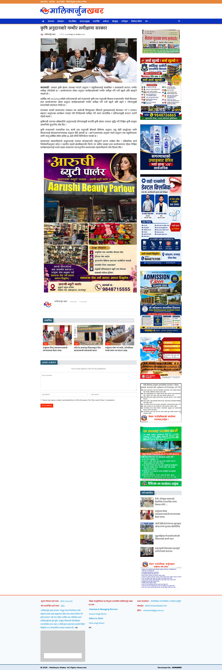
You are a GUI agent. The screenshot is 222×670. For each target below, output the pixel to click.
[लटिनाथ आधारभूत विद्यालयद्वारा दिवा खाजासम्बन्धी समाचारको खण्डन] (88, 335)
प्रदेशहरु (60, 21)
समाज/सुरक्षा (85, 21)
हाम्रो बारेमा (44, 1)
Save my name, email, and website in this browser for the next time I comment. (79, 400)
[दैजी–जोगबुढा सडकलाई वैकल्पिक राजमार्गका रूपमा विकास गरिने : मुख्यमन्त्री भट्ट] (147, 502)
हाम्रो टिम (52, 1)
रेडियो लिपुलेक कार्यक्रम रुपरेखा (76, 1)
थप (146, 21)
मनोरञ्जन (124, 21)
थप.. (90, 627)
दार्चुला (45, 344)
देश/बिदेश (72, 21)
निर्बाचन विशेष (136, 21)
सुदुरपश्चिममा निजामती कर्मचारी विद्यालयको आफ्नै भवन (167, 537)
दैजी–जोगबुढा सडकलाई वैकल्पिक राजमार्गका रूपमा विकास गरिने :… (166, 501)
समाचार (51, 21)
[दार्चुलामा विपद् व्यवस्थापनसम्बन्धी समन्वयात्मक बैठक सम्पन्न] (57, 335)
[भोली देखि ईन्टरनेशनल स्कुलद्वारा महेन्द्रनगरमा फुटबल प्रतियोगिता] (147, 527)
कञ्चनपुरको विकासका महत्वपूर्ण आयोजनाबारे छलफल (167, 550)
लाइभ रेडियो (61, 1)
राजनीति (96, 21)
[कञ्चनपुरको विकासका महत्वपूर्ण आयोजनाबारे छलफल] (147, 552)
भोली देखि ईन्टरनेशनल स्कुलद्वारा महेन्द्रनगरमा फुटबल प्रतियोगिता (168, 525)
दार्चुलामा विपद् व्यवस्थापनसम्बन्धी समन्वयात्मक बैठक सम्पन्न (167, 514)
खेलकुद (115, 21)
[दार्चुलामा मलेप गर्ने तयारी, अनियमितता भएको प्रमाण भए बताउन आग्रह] (119, 335)
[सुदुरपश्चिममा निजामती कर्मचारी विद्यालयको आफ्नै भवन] (147, 539)
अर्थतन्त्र (106, 21)
